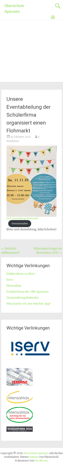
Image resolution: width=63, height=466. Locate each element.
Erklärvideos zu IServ (20, 273)
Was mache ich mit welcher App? (28, 303)
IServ (9, 279)
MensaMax (13, 285)
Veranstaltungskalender (22, 297)
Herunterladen (20, 223)
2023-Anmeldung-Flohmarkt (22, 218)
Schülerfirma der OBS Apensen (27, 291)
